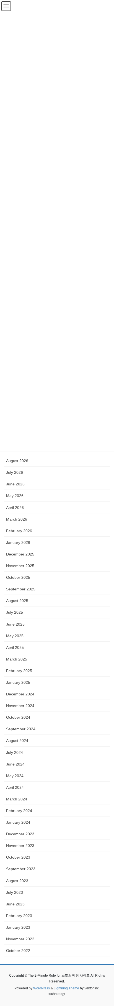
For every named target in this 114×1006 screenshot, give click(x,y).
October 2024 (18, 717)
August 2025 (17, 600)
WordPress (41, 988)
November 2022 (20, 939)
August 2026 (17, 461)
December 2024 (20, 694)
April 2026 (15, 507)
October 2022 (18, 950)
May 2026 (15, 495)
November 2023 (20, 845)
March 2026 (16, 519)
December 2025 (20, 554)
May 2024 (15, 776)
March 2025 (16, 659)
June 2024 (15, 764)
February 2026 (19, 531)
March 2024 (16, 799)
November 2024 (20, 705)
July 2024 (14, 752)
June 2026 (15, 484)
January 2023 (18, 927)
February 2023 (19, 915)
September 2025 (20, 589)
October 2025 (18, 577)
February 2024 (19, 810)
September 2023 (20, 869)
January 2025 (18, 682)
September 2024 (20, 729)
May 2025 (15, 636)
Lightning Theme (66, 988)
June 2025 (15, 624)
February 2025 (19, 671)
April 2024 (15, 787)
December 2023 (20, 834)
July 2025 (14, 612)
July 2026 (14, 472)
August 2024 (17, 740)
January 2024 (18, 822)
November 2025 (20, 566)
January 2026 (18, 542)
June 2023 (15, 904)
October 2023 (18, 857)
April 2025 (15, 647)
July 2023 (14, 892)
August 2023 (17, 881)
